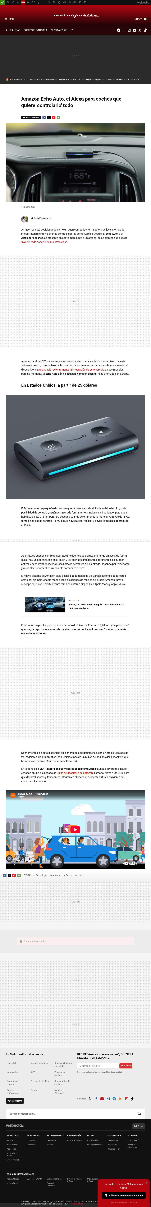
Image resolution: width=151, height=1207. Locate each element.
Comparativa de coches (62, 1083)
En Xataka (76, 601)
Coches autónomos (12, 1092)
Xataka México (13, 1179)
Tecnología (41, 875)
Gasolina (50, 79)
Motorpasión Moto (94, 1144)
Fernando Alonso (123, 79)
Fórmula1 (11, 1063)
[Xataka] (2, 2)
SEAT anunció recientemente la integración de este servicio (69, 369)
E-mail (58, 117)
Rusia (136, 79)
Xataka (10, 1140)
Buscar (139, 1113)
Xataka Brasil (12, 1183)
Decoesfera (112, 1144)
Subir (136, 1126)
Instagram (129, 30)
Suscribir (126, 1066)
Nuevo (138, 19)
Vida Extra (31, 1144)
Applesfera (11, 1149)
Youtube (134, 30)
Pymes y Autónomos (132, 1145)
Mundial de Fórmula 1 (59, 1092)
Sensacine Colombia (51, 1184)
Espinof (50, 1144)
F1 (72, 30)
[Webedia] (15, 1125)
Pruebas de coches (59, 1073)
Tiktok (145, 30)
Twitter (140, 30)
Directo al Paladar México (74, 1180)
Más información (78, 1204)
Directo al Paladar (74, 1140)
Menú (12, 19)
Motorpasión (75, 15)
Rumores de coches (13, 1083)
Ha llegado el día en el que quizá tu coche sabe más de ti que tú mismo (96, 606)
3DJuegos (31, 1140)
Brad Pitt (76, 79)
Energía (88, 79)
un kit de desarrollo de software (75, 772)
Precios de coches (40, 1081)
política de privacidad (113, 1072)
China (39, 79)
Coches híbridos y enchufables (63, 1064)
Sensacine (51, 1140)
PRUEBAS (15, 30)
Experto (109, 79)
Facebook (124, 30)
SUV (33, 1072)
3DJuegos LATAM (34, 1179)
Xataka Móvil (12, 1144)
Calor (31, 79)
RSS (120, 1098)
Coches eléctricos (40, 1063)
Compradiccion (113, 1149)
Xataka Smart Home (12, 1154)
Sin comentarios (33, 117)
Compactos (12, 1072)
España (98, 79)
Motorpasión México (92, 1180)
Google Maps (63, 79)
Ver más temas (15, 1101)
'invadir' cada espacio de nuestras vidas (44, 242)
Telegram (118, 30)
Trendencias (112, 1140)
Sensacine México (54, 1179)
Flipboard (53, 117)
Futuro (34, 1090)
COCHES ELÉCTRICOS (35, 30)
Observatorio (58, 30)
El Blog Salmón (134, 1140)
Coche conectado (74, 875)
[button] (41, 218)
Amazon (56, 875)
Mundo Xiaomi (13, 1160)
